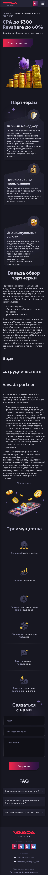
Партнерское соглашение (24, 869)
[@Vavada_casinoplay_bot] (15, 862)
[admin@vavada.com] (15, 857)
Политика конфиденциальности (24, 872)
